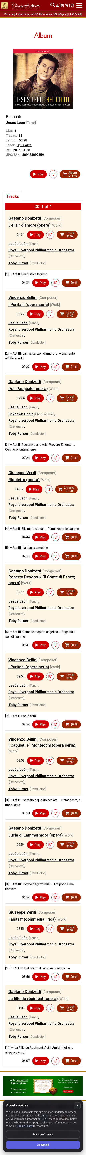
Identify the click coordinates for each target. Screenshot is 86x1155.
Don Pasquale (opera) (28, 388)
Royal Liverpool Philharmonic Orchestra (41, 250)
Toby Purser (18, 263)
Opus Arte (24, 145)
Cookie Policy (24, 1125)
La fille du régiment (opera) (33, 998)
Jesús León (15, 122)
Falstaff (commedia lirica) (32, 919)
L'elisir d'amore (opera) (29, 225)
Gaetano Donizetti (24, 218)
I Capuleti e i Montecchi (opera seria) (41, 745)
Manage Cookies (43, 1134)
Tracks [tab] (12, 196)
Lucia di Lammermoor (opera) (35, 835)
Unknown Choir (20, 414)
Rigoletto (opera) (24, 479)
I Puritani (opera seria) (28, 304)
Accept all (43, 1144)
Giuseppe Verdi (22, 472)
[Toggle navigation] (79, 5)
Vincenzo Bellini (22, 297)
